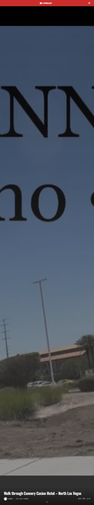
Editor (11, 498)
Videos (26, 498)
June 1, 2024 (19, 498)
